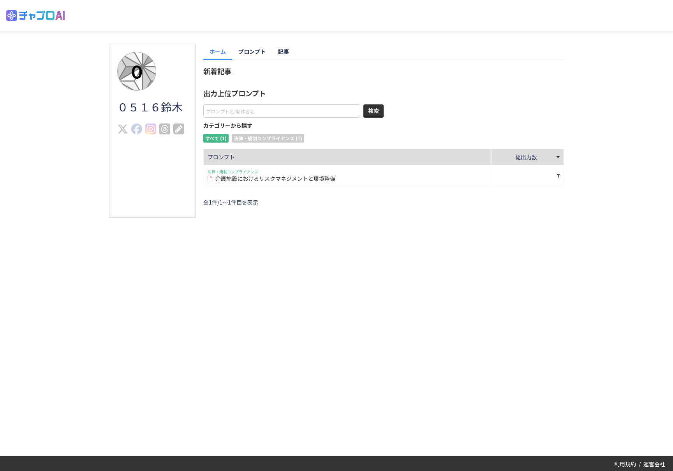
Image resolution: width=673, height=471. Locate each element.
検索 (373, 111)
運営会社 (654, 464)
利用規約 (625, 464)
